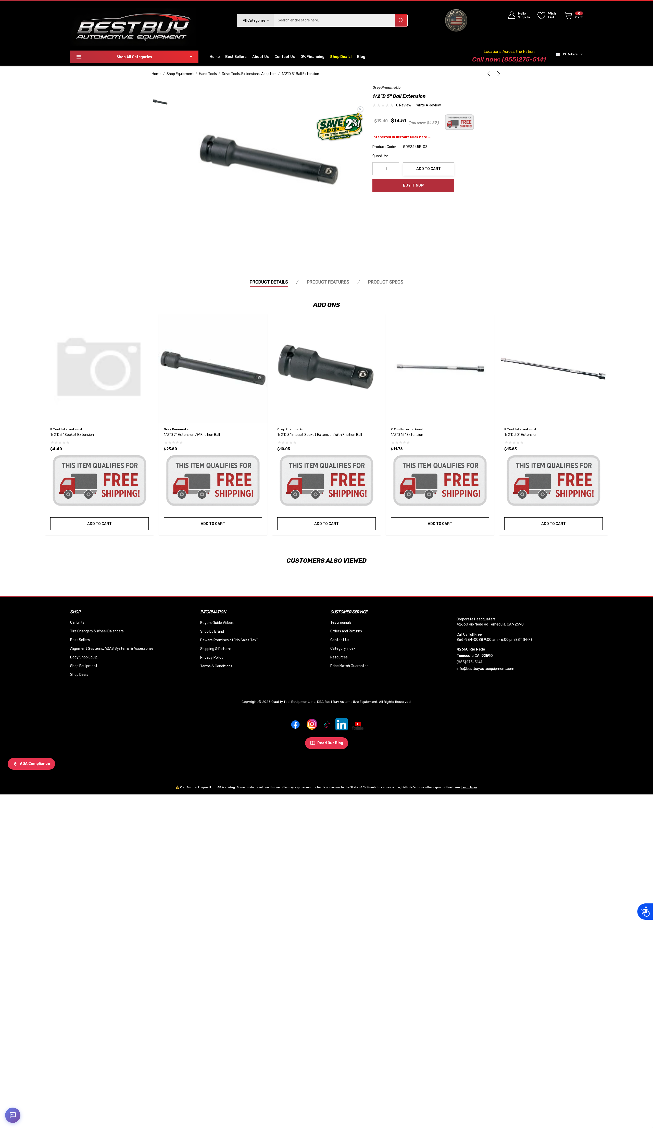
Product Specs (385, 282)
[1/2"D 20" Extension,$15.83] (553, 368)
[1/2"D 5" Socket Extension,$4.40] (99, 368)
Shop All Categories (134, 57)
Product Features (328, 282)
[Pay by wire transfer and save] (340, 127)
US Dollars (569, 54)
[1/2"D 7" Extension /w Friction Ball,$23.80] (213, 368)
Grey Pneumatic (386, 87)
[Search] (401, 20)
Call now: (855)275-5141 (509, 59)
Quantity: (380, 156)
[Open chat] (12, 1115)
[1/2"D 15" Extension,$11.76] (440, 368)
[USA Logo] (456, 20)
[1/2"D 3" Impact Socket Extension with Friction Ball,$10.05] (326, 368)
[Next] (497, 73)
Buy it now (413, 185)
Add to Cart (428, 169)
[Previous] (489, 73)
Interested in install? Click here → (401, 137)
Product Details (269, 282)
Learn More (469, 787)
